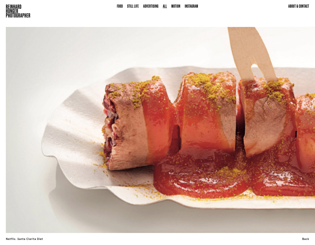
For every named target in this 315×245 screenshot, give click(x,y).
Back (305, 239)
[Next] (283, 125)
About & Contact (298, 6)
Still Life (133, 6)
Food (120, 6)
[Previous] (31, 125)
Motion (175, 6)
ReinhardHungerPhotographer (18, 11)
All (165, 6)
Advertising (151, 6)
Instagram (191, 6)
